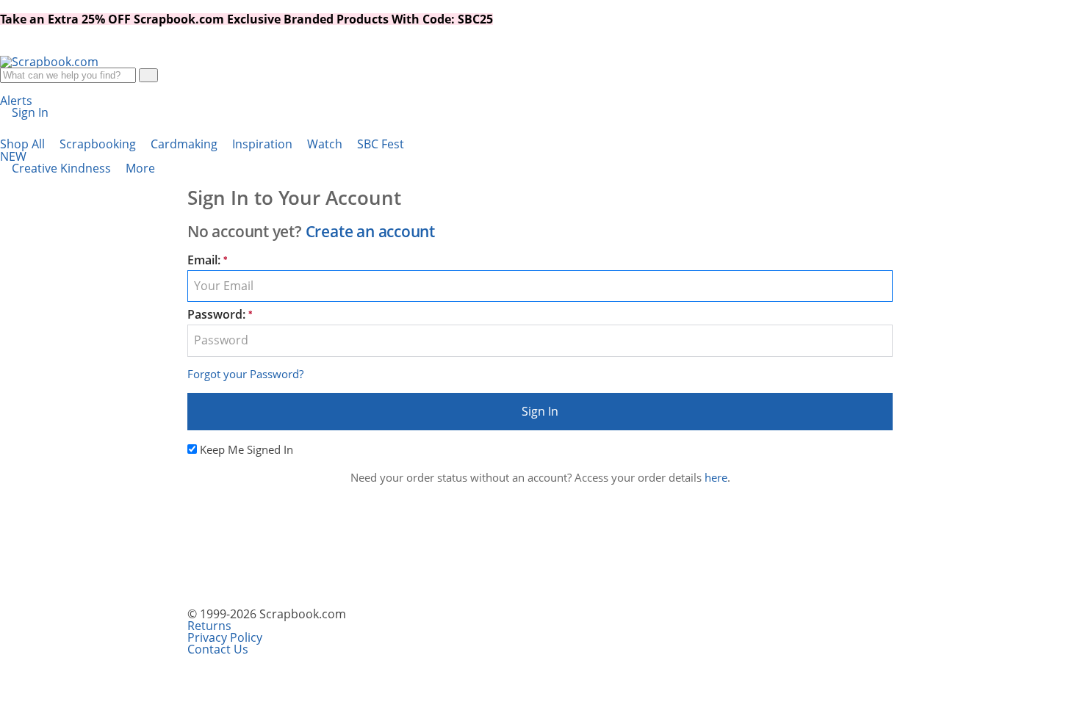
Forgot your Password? (245, 373)
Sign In (540, 411)
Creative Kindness (63, 168)
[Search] (148, 75)
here (716, 477)
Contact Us (217, 649)
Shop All (24, 144)
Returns (209, 626)
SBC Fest (202, 150)
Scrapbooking (99, 144)
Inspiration (263, 144)
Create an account (370, 231)
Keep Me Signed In (246, 449)
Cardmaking (185, 144)
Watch (326, 144)
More (142, 168)
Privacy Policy (224, 637)
